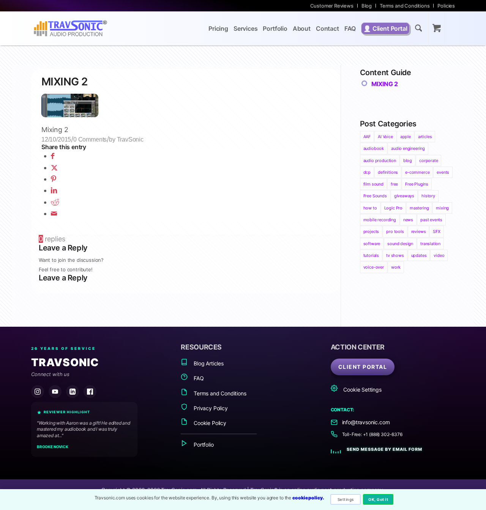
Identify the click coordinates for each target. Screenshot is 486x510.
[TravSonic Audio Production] (70, 28)
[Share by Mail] (54, 213)
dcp (367, 172)
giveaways (404, 195)
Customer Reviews (331, 6)
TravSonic (130, 139)
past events (431, 219)
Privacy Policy (209, 408)
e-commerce (417, 172)
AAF (367, 136)
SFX (436, 231)
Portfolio (202, 444)
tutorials (371, 255)
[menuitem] (332, 6)
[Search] (418, 29)
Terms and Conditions (404, 6)
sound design (400, 243)
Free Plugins (416, 184)
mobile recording (379, 219)
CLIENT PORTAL (362, 367)
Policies (446, 6)
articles (425, 136)
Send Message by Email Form (384, 449)
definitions (388, 172)
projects (371, 231)
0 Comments (90, 139)
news (408, 219)
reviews (418, 231)
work (396, 267)
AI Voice (385, 136)
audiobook (373, 148)
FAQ (198, 378)
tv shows (395, 255)
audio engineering (408, 148)
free (394, 184)
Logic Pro (393, 208)
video (439, 255)
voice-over (373, 267)
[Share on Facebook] (52, 156)
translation (430, 243)
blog (407, 160)
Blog (366, 6)
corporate (428, 160)
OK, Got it (378, 499)
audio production (379, 160)
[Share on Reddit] (55, 202)
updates (419, 255)
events (443, 172)
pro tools (395, 231)
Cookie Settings (362, 389)
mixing (442, 208)
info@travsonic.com (366, 422)
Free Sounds (375, 195)
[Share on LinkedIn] (54, 190)
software (371, 243)
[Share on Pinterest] (53, 179)
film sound (373, 184)
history (428, 195)
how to (370, 208)
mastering (419, 208)
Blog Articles (207, 363)
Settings (346, 499)
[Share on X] (54, 168)
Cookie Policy (209, 423)
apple (405, 136)
